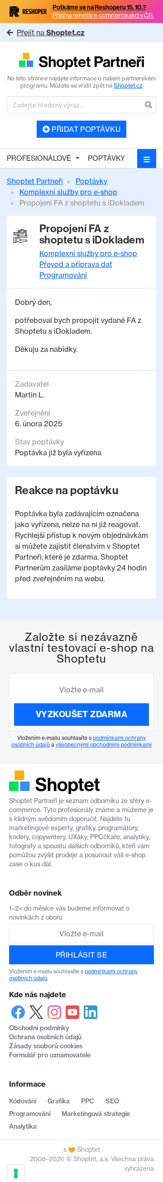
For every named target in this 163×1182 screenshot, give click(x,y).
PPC (87, 1101)
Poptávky (106, 158)
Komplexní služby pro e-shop (88, 253)
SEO (112, 1101)
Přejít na (51, 32)
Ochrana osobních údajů (45, 1037)
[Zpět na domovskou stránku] (81, 62)
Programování (63, 275)
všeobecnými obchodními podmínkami (104, 744)
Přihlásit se (82, 954)
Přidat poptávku (85, 129)
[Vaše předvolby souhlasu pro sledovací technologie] (15, 1173)
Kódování (22, 1101)
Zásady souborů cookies (45, 1046)
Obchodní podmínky (39, 1028)
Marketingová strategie (96, 1114)
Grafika (59, 1101)
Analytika (23, 1126)
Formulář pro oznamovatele (50, 1055)
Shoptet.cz (128, 85)
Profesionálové (39, 158)
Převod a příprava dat (75, 264)
